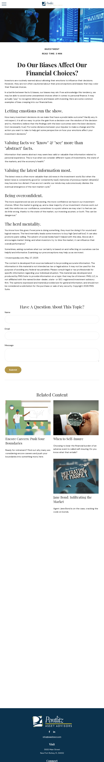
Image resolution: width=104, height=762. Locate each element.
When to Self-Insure (68, 439)
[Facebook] (49, 732)
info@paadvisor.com (52, 737)
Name (7, 312)
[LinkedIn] (54, 732)
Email (7, 328)
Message (9, 345)
